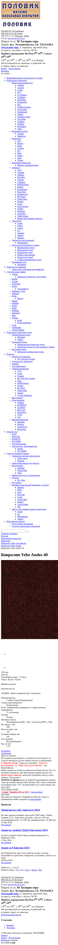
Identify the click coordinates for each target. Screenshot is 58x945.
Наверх (4, 935)
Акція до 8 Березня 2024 (15, 847)
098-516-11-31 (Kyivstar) (12, 33)
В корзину (6, 751)
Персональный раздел (11, 915)
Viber (26, 36)
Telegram (19, 36)
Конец (34, 870)
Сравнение (6, 753)
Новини (10, 925)
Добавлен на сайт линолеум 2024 (20, 810)
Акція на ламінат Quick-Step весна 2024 (24, 830)
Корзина (5, 71)
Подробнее (6, 825)
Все (40, 870)
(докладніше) (35, 799)
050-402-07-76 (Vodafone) (12, 31)
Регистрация (14, 68)
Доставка (10, 928)
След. (27, 870)
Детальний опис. (10, 47)
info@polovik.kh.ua (16, 38)
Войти (4, 68)
